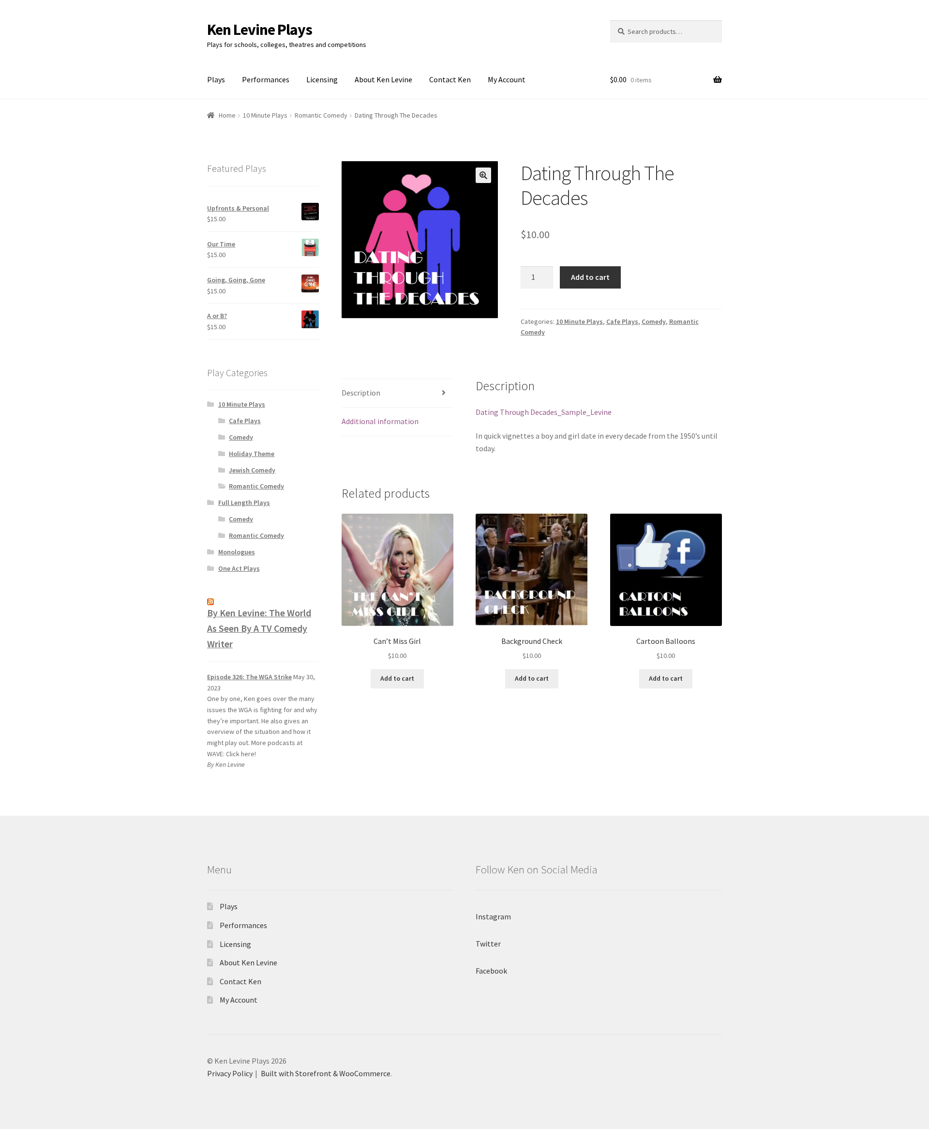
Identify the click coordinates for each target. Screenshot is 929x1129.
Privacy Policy (230, 1073)
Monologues (236, 552)
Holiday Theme (251, 453)
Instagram (493, 916)
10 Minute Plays (265, 115)
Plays (216, 79)
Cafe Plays (622, 321)
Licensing (322, 79)
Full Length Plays (244, 502)
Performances (265, 79)
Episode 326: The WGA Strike (249, 676)
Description (361, 392)
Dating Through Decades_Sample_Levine (544, 412)
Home (227, 115)
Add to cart (590, 277)
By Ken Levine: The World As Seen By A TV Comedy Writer (259, 628)
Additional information (380, 421)
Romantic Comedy (321, 115)
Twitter (488, 943)
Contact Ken (450, 79)
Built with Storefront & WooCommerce (325, 1073)
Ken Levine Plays (259, 29)
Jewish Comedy (252, 470)
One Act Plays (239, 568)
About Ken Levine (383, 79)
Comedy (654, 321)
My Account (506, 79)
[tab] (397, 393)
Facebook (491, 971)
